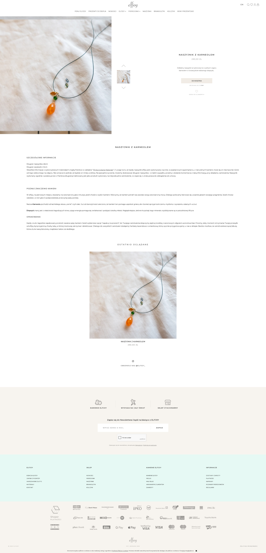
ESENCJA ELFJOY (32, 475)
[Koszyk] (258, 5)
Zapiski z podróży (33, 478)
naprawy (209, 481)
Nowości (89, 475)
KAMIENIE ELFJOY (152, 475)
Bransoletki (91, 484)
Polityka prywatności (249, 546)
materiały (30, 484)
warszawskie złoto (34, 481)
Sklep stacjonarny (168, 408)
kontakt (30, 487)
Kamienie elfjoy (98, 408)
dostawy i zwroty (213, 475)
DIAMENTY (149, 487)
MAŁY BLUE (150, 481)
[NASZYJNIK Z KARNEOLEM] (133, 295)
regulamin (210, 487)
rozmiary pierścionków (215, 484)
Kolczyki (89, 487)
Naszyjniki (90, 481)
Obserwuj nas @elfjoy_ (133, 366)
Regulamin (138, 445)
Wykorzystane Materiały (103, 170)
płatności (210, 478)
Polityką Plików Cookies (120, 551)
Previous (124, 88)
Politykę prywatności (150, 445)
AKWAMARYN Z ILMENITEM (155, 484)
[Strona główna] (133, 4)
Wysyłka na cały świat (133, 408)
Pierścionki (90, 478)
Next (124, 66)
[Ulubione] (251, 5)
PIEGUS (148, 478)
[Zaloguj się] (255, 5)
